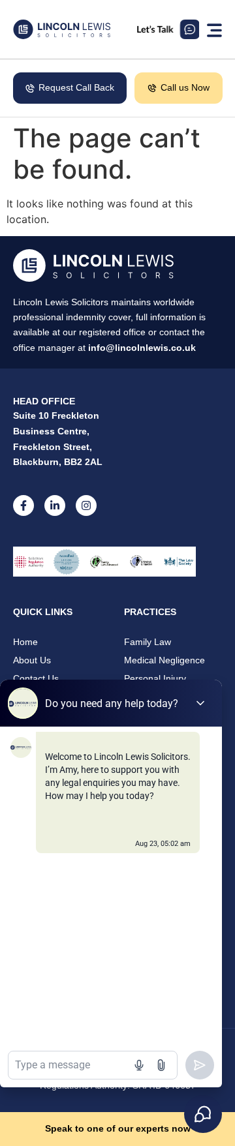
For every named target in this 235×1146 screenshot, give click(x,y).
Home (25, 642)
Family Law (147, 642)
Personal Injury (155, 678)
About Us (32, 660)
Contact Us (36, 678)
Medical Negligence (164, 660)
